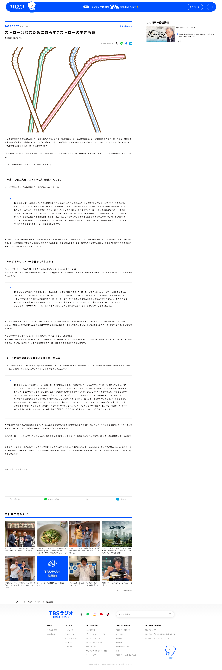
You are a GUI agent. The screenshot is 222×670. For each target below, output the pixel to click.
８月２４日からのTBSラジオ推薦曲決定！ (50, 584)
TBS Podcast (70, 634)
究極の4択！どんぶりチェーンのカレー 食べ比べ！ (117, 584)
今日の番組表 (52, 630)
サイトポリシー (91, 646)
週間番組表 (51, 634)
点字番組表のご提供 (123, 646)
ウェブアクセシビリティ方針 (96, 651)
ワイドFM (119, 634)
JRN (117, 651)
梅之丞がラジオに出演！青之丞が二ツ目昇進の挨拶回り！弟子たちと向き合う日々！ (19, 550)
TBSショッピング (92, 642)
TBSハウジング (91, 638)
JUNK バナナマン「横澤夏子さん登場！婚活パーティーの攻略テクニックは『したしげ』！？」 (20, 585)
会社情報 (89, 630)
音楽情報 (119, 638)
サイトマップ (91, 655)
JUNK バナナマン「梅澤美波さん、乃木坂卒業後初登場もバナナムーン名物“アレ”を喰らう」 (84, 550)
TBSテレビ (149, 630)
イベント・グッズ (71, 638)
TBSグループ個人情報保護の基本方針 (159, 634)
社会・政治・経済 (126, 26)
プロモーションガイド (94, 634)
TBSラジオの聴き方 (123, 630)
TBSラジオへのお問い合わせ (126, 655)
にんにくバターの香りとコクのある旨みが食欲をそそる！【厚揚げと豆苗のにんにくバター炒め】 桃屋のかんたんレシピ (52, 550)
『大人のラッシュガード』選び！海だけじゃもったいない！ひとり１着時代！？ (83, 584)
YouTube (68, 642)
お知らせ (68, 646)
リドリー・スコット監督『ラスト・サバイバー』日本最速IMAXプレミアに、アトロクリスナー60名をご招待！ (116, 550)
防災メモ (119, 642)
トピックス (69, 630)
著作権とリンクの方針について (156, 638)
